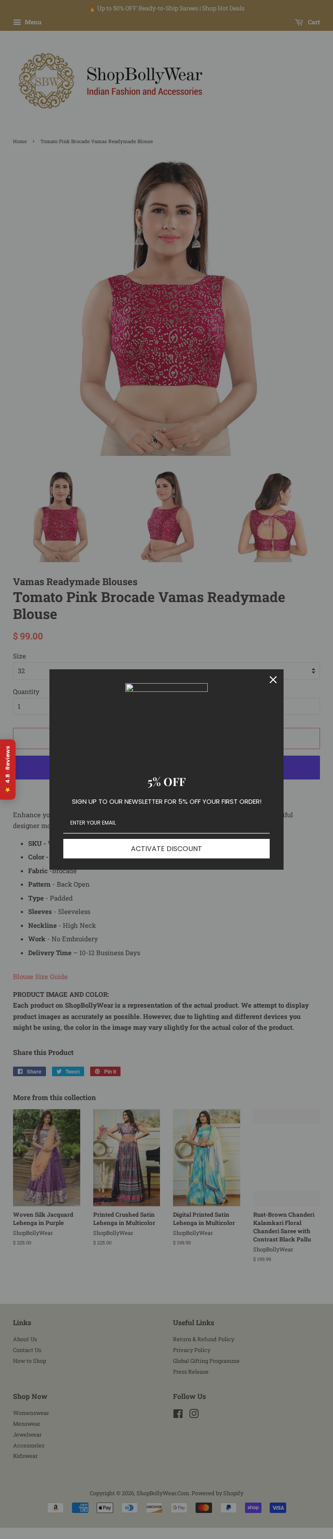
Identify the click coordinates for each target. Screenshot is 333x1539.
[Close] (273, 679)
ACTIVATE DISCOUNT (166, 849)
